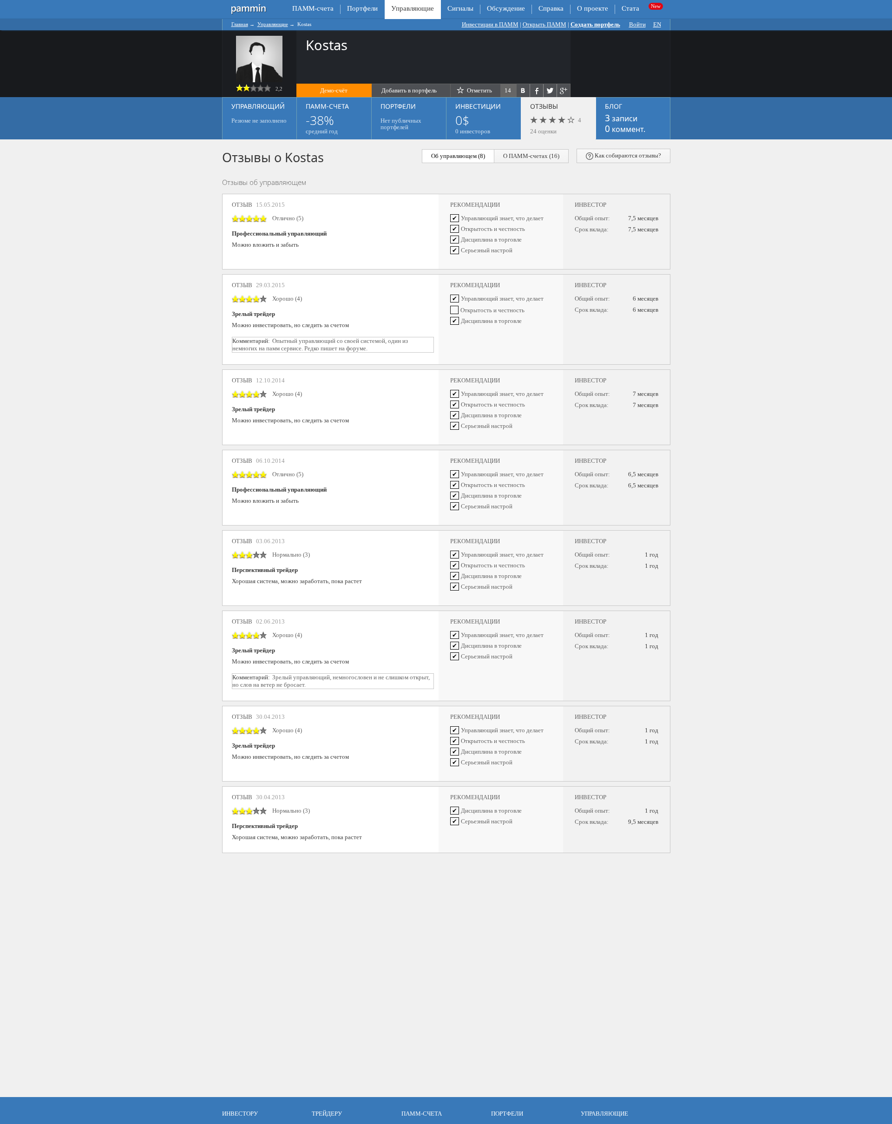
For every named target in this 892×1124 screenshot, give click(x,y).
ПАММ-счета (313, 8)
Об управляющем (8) (458, 155)
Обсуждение (506, 8)
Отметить (479, 90)
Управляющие (272, 24)
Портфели (362, 8)
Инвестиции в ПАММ (490, 24)
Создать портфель (595, 24)
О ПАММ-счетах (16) (531, 155)
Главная (239, 24)
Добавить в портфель (409, 90)
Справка (551, 8)
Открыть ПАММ (544, 24)
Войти (637, 24)
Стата (630, 8)
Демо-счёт (334, 90)
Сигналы (460, 8)
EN (657, 24)
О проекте (592, 8)
